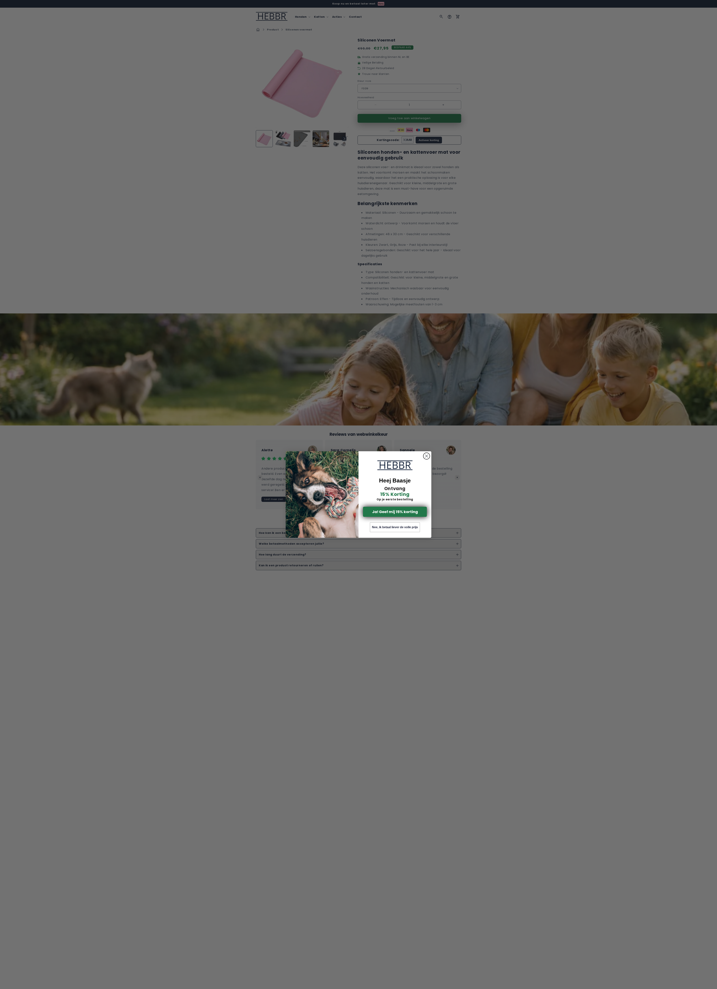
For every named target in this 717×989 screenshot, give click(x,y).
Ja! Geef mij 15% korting (395, 511)
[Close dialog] (426, 456)
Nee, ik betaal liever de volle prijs (395, 527)
